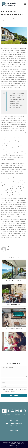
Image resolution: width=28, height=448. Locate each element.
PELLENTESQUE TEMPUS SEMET (14, 280)
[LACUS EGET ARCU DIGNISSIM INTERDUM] (14, 341)
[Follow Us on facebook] (10, 434)
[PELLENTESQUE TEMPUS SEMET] (14, 269)
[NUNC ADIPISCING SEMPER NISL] (14, 317)
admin (3, 18)
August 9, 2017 (12, 18)
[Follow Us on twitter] (17, 434)
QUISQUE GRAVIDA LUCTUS (14, 304)
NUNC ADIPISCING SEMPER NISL (14, 328)
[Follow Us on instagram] (14, 434)
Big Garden (5, 20)
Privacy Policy (14, 447)
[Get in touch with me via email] (8, 249)
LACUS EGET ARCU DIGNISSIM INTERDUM (14, 353)
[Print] (8, 24)
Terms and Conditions (14, 445)
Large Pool (10, 20)
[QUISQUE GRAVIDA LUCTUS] (14, 293)
